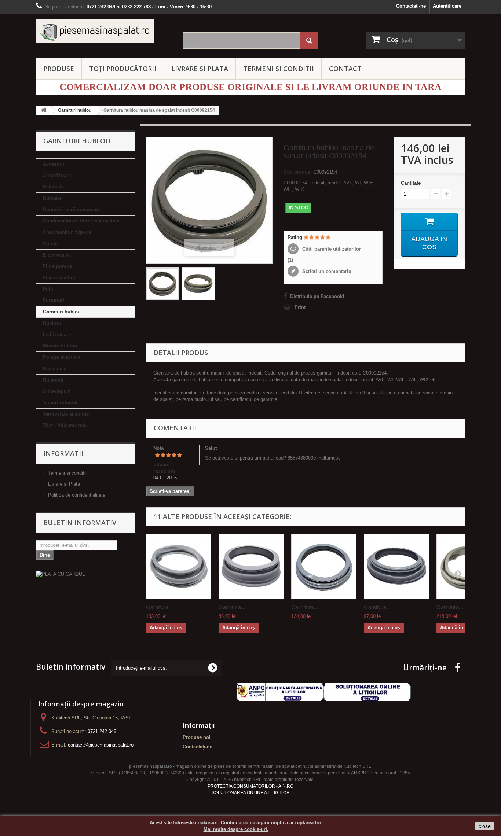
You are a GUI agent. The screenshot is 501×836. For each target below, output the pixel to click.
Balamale (53, 186)
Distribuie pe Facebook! (317, 296)
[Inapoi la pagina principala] (44, 110)
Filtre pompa (57, 266)
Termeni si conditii (67, 473)
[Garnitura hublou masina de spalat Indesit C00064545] (178, 566)
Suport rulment (60, 402)
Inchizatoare (57, 334)
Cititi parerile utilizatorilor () (324, 254)
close (485, 826)
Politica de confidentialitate (76, 495)
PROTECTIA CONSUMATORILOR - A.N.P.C (250, 786)
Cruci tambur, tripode (67, 232)
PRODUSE (58, 68)
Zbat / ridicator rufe (65, 425)
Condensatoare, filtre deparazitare (81, 221)
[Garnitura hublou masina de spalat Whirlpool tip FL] (251, 566)
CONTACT (345, 68)
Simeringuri (56, 391)
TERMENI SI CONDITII (278, 68)
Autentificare (447, 6)
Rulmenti (53, 380)
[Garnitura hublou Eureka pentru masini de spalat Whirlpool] (396, 566)
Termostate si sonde (66, 414)
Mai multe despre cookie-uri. (236, 829)
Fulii (48, 289)
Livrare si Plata (64, 484)
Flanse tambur (59, 277)
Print (300, 307)
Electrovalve (57, 255)
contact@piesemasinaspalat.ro (101, 745)
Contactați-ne (411, 6)
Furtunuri (53, 300)
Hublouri (53, 323)
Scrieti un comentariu (326, 271)
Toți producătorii (122, 68)
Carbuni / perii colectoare (71, 209)
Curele (50, 243)
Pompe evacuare (62, 357)
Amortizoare (57, 175)
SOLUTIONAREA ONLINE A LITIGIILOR (251, 792)
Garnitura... (159, 607)
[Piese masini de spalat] (104, 31)
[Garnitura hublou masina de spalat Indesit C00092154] (162, 284)
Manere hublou (60, 346)
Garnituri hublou (62, 311)
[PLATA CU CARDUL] (85, 574)
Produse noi (197, 737)
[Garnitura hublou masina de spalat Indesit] (323, 566)
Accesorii (53, 164)
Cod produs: (298, 172)
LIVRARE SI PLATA (199, 68)
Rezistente (54, 368)
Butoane (52, 198)
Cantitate (411, 183)
